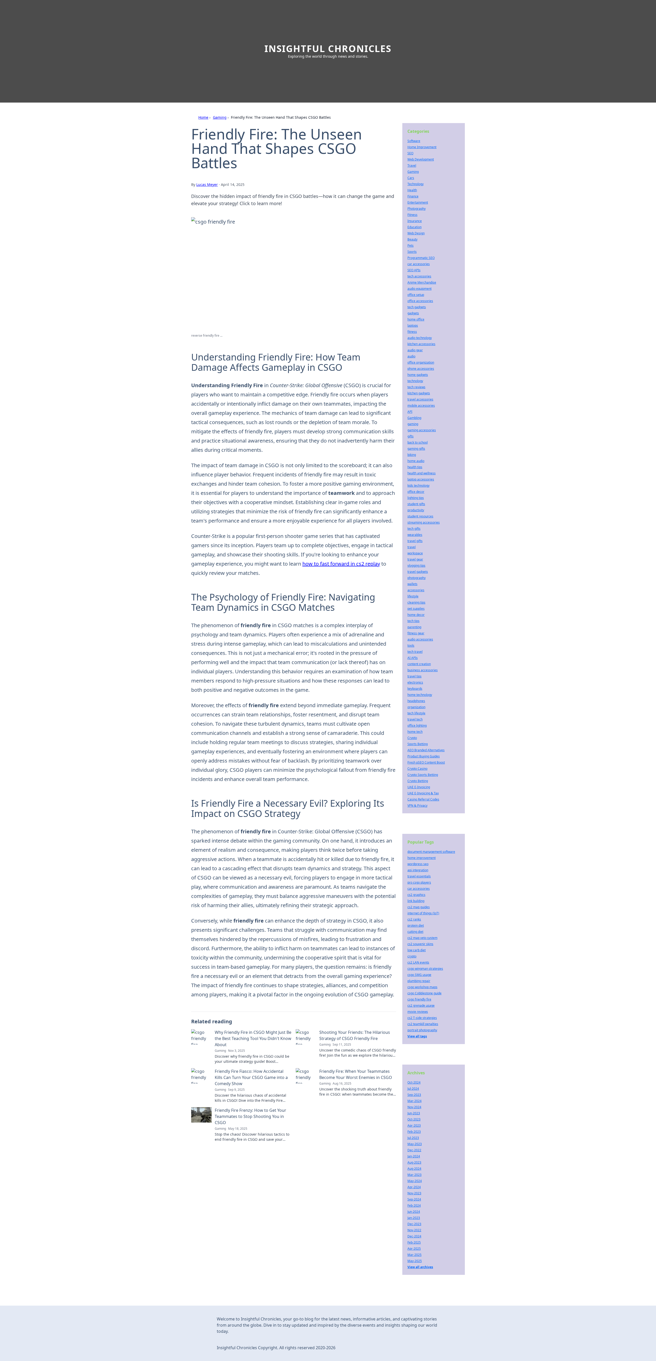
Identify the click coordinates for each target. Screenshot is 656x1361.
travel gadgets (417, 571)
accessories (415, 590)
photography (416, 578)
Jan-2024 (413, 1156)
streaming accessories (423, 522)
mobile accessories (421, 405)
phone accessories (420, 368)
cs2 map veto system (422, 938)
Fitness (412, 215)
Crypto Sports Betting (422, 775)
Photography (416, 208)
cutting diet (415, 931)
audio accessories (420, 639)
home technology (419, 695)
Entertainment (417, 202)
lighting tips (415, 498)
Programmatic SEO (421, 258)
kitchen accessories (421, 344)
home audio (415, 461)
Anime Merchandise (421, 282)
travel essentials (419, 876)
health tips (414, 467)
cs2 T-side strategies (422, 1018)
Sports (412, 251)
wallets (412, 584)
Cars (410, 178)
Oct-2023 (414, 1119)
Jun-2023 (413, 1113)
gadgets (413, 313)
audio (411, 356)
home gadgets (417, 375)
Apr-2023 (414, 1125)
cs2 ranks (414, 919)
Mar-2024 (414, 1101)
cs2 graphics (416, 895)
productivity (415, 510)
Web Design (416, 233)
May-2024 (414, 1181)
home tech (415, 731)
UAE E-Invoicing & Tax (423, 793)
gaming (412, 424)
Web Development (420, 159)
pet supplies (416, 608)
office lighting (417, 725)
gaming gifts (416, 448)
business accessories (422, 670)
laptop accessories (420, 479)
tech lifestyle (416, 713)
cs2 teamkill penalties (422, 1024)
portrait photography (422, 1030)
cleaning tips (416, 602)
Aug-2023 (414, 1162)
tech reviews (416, 387)
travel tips (414, 676)
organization (416, 707)
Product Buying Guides (423, 756)
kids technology (418, 485)
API (409, 411)
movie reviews (417, 1011)
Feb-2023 (414, 1131)
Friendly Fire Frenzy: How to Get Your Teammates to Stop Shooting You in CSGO (250, 1116)
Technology (415, 184)
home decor (416, 615)
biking (411, 455)
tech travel (415, 651)
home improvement (421, 858)
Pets (410, 245)
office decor (415, 491)
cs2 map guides (418, 907)
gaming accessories (421, 430)
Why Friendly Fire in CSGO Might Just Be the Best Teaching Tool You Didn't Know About (253, 1038)
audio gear (415, 350)
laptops (412, 325)
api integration (417, 870)
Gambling (414, 418)
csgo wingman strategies (425, 968)
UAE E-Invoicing (418, 787)
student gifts (416, 504)
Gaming (220, 117)
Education (414, 227)
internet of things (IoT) (423, 913)
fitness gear (415, 633)
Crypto (412, 738)
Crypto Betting (417, 781)
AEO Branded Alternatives (426, 750)
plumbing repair (418, 981)
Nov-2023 (414, 1193)
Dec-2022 (414, 1150)
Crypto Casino (417, 768)
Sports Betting (417, 744)
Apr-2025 (414, 1248)
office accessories (420, 301)
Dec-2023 (414, 1224)
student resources (420, 516)
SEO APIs (414, 270)
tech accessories (419, 276)
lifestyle (412, 596)
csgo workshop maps (422, 987)
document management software (431, 851)
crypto (411, 956)
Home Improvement (421, 147)
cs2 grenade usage (421, 1005)
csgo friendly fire (419, 999)
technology (415, 381)
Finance (412, 196)
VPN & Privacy (417, 805)
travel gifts (415, 541)
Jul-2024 (413, 1088)
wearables (414, 535)
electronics (415, 682)
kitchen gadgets (418, 393)
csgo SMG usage (419, 975)
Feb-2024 (414, 1205)
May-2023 (414, 1144)
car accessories (418, 264)
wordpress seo (417, 864)
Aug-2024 (414, 1168)
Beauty (412, 239)
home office (415, 319)
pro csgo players (419, 882)
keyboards (414, 688)
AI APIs (412, 658)
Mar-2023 (414, 1175)
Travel (411, 165)
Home (203, 117)
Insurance (414, 221)
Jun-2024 (413, 1211)
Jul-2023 (413, 1138)
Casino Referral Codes (423, 799)
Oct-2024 (414, 1082)
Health (412, 190)
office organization (420, 362)
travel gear (415, 559)
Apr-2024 (414, 1187)
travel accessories (420, 399)
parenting (414, 627)
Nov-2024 (414, 1107)
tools (410, 645)
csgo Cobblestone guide (424, 993)
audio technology (419, 338)
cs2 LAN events (418, 962)
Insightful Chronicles (328, 48)
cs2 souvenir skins (420, 944)
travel (411, 547)
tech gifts (414, 528)
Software (413, 141)
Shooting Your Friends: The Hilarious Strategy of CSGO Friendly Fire (354, 1035)
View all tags (417, 1036)
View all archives (420, 1267)
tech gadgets (416, 307)
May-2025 (414, 1261)
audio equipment (419, 288)
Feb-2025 (414, 1242)
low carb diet (416, 950)
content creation (419, 664)
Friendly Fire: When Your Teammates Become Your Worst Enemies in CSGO (355, 1074)
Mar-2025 (414, 1255)
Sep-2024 (414, 1199)
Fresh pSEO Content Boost (426, 762)
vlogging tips (416, 565)
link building (415, 901)
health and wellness (421, 473)
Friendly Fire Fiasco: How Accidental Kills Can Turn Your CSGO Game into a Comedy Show (251, 1077)
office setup (415, 295)
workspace (415, 553)
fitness (412, 331)
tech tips (413, 621)
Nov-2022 (414, 1230)
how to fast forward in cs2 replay (341, 563)
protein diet (415, 925)
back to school (417, 442)
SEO (410, 153)
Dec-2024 (414, 1236)
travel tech (415, 719)
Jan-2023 (413, 1218)
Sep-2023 (414, 1095)
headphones (416, 701)
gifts (410, 436)
